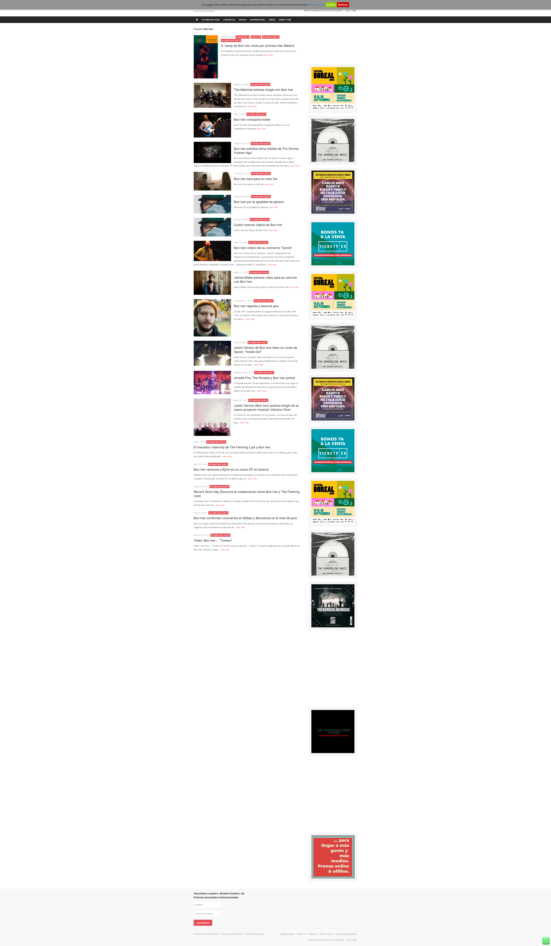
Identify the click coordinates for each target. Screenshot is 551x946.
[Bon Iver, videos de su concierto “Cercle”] (212, 251)
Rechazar (343, 4)
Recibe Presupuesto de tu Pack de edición (323, 10)
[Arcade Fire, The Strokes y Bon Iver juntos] (212, 382)
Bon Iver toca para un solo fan (256, 179)
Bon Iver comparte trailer (252, 119)
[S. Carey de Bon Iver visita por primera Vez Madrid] (206, 56)
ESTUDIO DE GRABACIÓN (345, 934)
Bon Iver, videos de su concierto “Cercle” (263, 248)
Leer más (268, 54)
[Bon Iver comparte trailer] (212, 124)
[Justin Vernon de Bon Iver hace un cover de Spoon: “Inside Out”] (212, 353)
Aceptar (331, 4)
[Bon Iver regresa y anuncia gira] (212, 317)
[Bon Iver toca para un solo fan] (212, 181)
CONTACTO (301, 934)
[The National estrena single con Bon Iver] (212, 95)
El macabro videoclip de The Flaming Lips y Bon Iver (232, 447)
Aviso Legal (351, 10)
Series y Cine (285, 19)
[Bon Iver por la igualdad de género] (212, 204)
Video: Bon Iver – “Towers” (213, 540)
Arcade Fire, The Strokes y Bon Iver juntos (264, 378)
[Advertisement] (330, 45)
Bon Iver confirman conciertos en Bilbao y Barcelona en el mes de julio (245, 518)
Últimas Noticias (211, 19)
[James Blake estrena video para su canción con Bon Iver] (212, 283)
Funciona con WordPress (233, 934)
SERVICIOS (313, 934)
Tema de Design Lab (255, 934)
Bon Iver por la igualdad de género (259, 202)
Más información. (317, 4)
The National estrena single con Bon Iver (263, 90)
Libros (272, 19)
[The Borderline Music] (197, 19)
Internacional (257, 19)
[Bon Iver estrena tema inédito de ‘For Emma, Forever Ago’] (212, 152)
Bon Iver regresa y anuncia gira (256, 306)
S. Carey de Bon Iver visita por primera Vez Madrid (257, 46)
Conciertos (229, 19)
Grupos (243, 19)
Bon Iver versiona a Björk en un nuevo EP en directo (231, 469)
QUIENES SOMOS (287, 934)
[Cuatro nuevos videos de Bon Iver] (212, 227)
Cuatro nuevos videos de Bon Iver (258, 225)
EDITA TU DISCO (326, 934)
